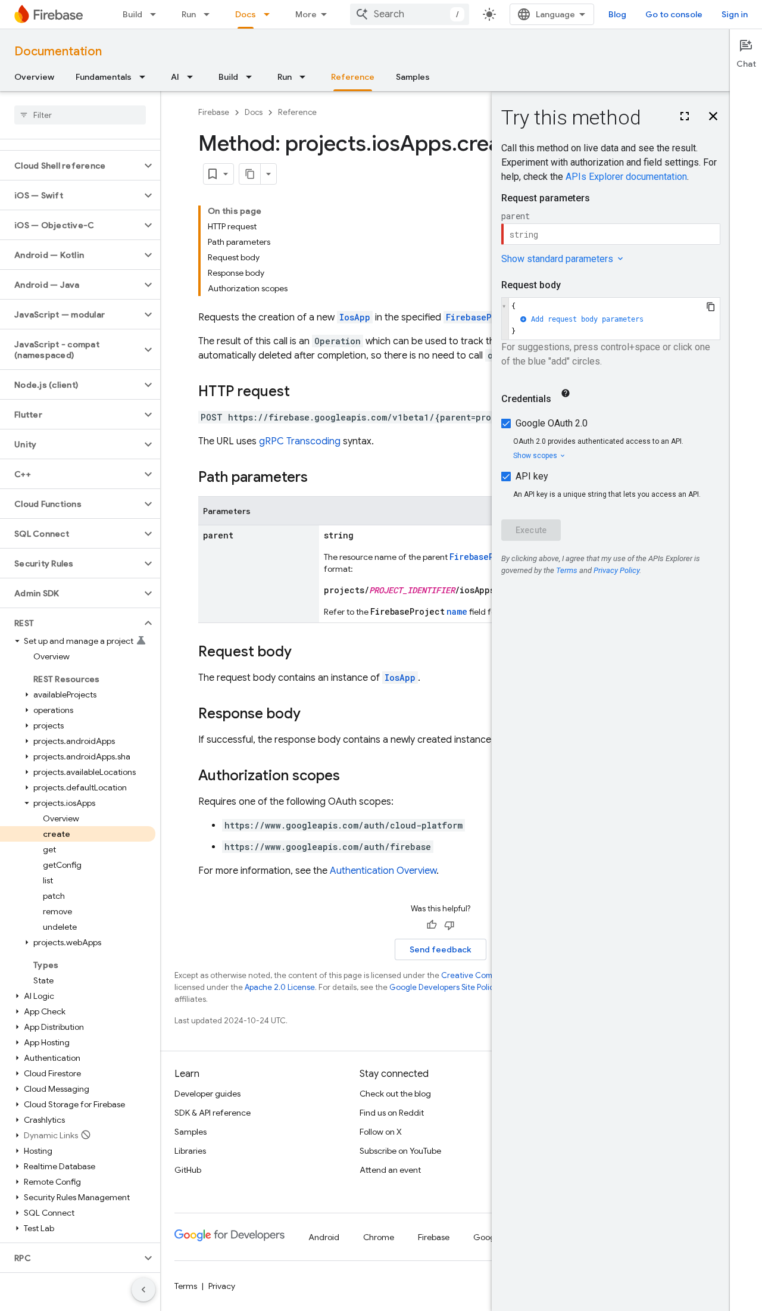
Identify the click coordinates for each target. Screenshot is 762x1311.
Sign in (735, 14)
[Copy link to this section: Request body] (304, 653)
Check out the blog (395, 1093)
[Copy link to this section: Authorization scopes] (352, 777)
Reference (352, 76)
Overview (34, 76)
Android (323, 1237)
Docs (245, 14)
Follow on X (381, 1131)
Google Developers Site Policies (446, 987)
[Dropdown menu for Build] (156, 14)
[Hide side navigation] (143, 1289)
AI (175, 76)
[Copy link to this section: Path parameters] (320, 478)
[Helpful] (432, 925)
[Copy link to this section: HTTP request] (302, 392)
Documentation (58, 51)
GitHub (187, 1169)
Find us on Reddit (392, 1112)
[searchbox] (80, 114)
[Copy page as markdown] (250, 174)
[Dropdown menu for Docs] (270, 14)
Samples (413, 76)
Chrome (378, 1237)
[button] (70, 165)
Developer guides (207, 1093)
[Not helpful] (449, 925)
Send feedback (440, 949)
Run (189, 14)
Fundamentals (104, 76)
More (306, 14)
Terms (185, 1286)
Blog (617, 14)
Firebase (213, 112)
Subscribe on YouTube (400, 1150)
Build (132, 14)
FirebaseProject (484, 317)
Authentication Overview (383, 871)
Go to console (673, 14)
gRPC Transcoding (300, 441)
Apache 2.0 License (280, 987)
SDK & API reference (212, 1112)
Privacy (221, 1286)
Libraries (190, 1150)
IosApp (354, 317)
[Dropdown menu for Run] (210, 14)
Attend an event (390, 1169)
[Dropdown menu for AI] (193, 77)
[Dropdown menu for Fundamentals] (146, 77)
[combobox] (409, 14)
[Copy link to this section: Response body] (312, 715)
